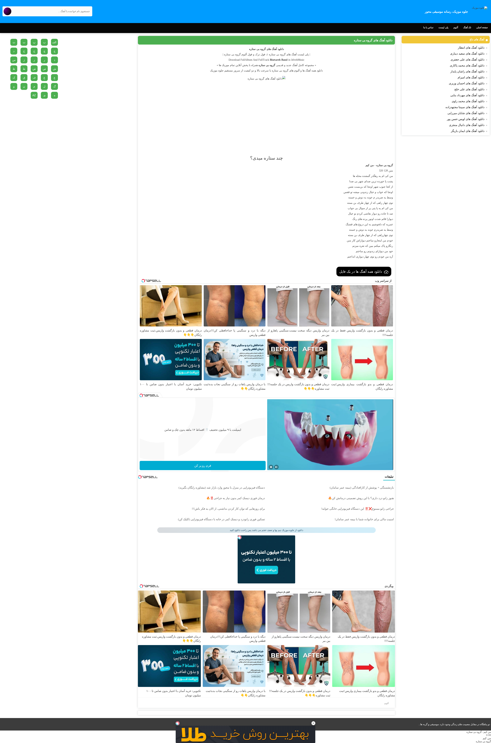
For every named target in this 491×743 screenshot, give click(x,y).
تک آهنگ (467, 27)
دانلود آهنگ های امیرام (471, 77)
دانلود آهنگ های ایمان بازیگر (467, 131)
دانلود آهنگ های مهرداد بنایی (467, 95)
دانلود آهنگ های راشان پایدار (467, 71)
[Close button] (313, 723)
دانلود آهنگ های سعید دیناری (467, 53)
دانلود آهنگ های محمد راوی (468, 101)
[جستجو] (7, 11)
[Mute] (276, 467)
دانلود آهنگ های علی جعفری (467, 59)
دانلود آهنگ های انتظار (471, 47)
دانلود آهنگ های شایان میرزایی (465, 113)
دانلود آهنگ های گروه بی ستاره (373, 40)
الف (54, 42)
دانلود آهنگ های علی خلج (469, 89)
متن (391, 170)
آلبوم (455, 27)
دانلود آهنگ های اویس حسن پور (465, 119)
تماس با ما (428, 27)
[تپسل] (178, 723)
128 (386, 170)
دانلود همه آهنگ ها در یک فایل (360, 271)
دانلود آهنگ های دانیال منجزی (466, 125)
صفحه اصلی (482, 27)
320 (381, 170)
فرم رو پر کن (202, 465)
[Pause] (271, 467)
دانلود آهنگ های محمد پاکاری (467, 65)
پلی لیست (443, 27)
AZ (34, 95)
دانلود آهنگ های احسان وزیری (466, 83)
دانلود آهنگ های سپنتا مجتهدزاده (465, 107)
